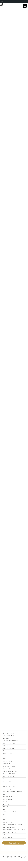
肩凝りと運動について (7, 796)
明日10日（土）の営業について (9, 753)
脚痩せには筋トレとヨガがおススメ (10, 806)
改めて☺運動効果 (6, 738)
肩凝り (4, 794)
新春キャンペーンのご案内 (8, 748)
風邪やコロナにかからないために (9, 832)
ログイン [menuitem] (2, 1)
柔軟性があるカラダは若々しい (9, 761)
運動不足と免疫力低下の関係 (9, 827)
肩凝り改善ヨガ (6, 804)
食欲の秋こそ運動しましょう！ (9, 837)
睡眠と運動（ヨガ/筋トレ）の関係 (10, 771)
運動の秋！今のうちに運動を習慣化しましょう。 (13, 824)
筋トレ (4, 778)
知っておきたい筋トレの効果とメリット (11, 773)
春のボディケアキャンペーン (9, 755)
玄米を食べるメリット (7, 768)
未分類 (4, 758)
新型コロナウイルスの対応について (10, 743)
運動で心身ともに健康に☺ (8, 822)
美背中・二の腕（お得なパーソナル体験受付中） (13, 791)
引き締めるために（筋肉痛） (9, 733)
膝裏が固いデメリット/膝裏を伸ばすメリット (12, 811)
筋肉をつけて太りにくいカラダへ (9, 786)
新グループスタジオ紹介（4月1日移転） (11, 740)
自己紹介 (4, 814)
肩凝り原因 (5, 801)
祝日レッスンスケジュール (8, 776)
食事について (5, 834)
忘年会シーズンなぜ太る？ (8, 735)
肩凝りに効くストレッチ (8, 799)
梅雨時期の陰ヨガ (6, 763)
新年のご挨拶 (5, 745)
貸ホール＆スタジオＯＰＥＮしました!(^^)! (11, 817)
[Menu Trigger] (25, 6)
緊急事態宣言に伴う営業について (9, 789)
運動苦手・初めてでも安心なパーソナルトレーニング (14, 829)
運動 (4, 819)
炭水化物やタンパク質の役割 (9, 766)
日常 (4, 750)
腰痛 (4, 809)
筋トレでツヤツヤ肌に (7, 781)
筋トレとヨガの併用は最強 (8, 783)
